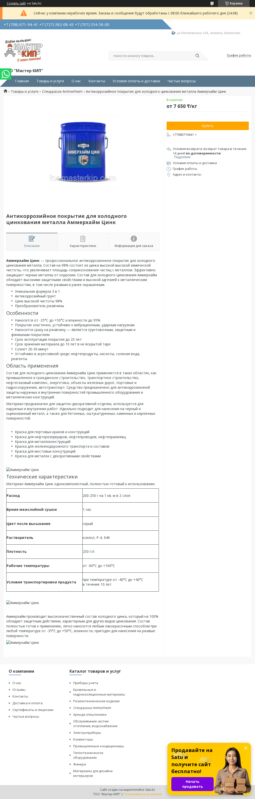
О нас (76, 81)
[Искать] (197, 55)
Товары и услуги (50, 81)
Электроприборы (87, 732)
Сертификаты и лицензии (32, 709)
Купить (208, 125)
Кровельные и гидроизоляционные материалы (99, 692)
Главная (22, 81)
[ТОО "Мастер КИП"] (23, 51)
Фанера (79, 764)
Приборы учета (85, 683)
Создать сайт (16, 3)
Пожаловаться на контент (143, 794)
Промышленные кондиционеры (98, 746)
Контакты (96, 81)
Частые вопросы (182, 81)
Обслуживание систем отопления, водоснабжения (95, 723)
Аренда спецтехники (90, 714)
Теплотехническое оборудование (88, 755)
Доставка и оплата (27, 703)
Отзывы (18, 689)
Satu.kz (150, 790)
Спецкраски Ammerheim (62, 91)
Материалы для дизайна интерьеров (93, 773)
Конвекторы (83, 739)
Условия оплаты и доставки (136, 81)
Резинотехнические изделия (96, 701)
